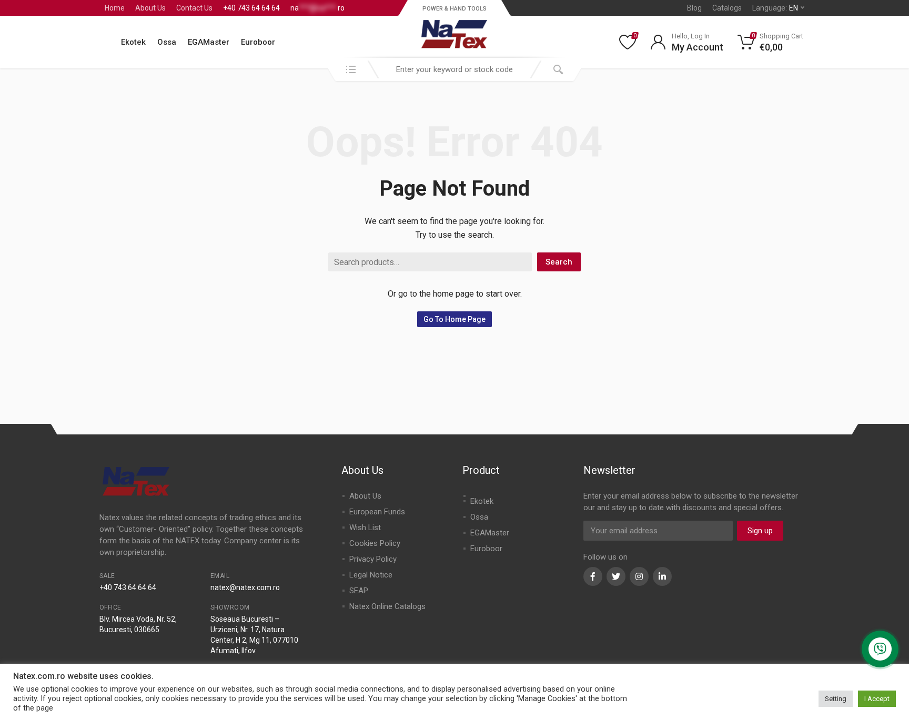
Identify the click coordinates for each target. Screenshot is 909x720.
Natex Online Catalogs (387, 606)
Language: (775, 8)
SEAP (358, 590)
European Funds (377, 511)
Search (559, 262)
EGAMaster (208, 42)
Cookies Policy (374, 543)
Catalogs (727, 8)
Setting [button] (835, 699)
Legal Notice (370, 575)
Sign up (760, 530)
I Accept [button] (877, 699)
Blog (694, 8)
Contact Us (194, 8)
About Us (150, 8)
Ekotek (133, 42)
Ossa (166, 42)
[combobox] (454, 69)
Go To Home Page (454, 319)
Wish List (365, 527)
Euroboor (258, 42)
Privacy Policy (373, 559)
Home (115, 8)
